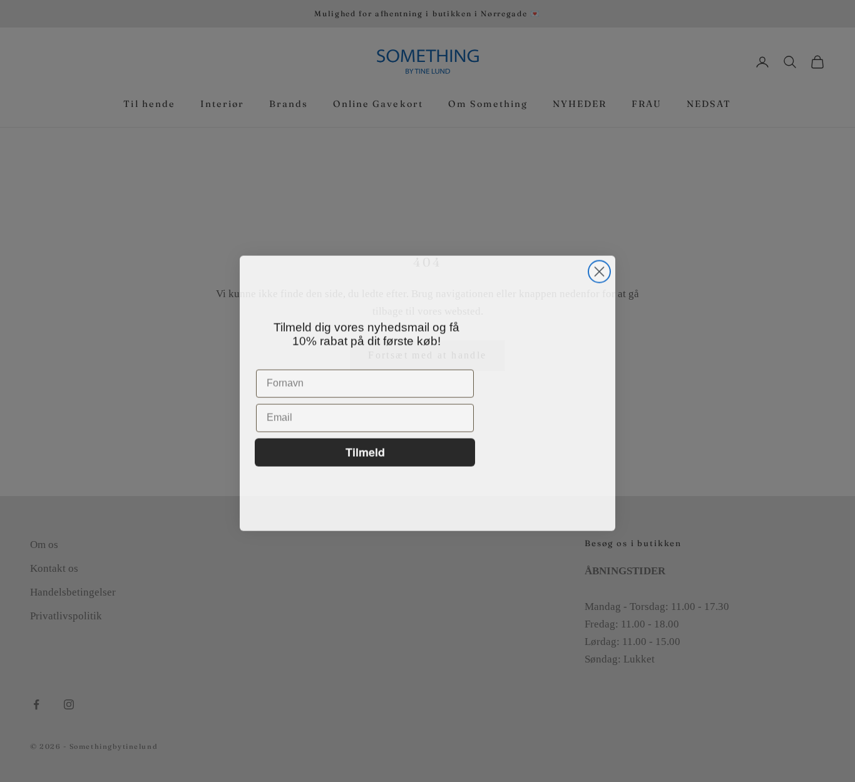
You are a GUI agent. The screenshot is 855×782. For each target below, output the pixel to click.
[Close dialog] (599, 269)
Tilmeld (365, 449)
